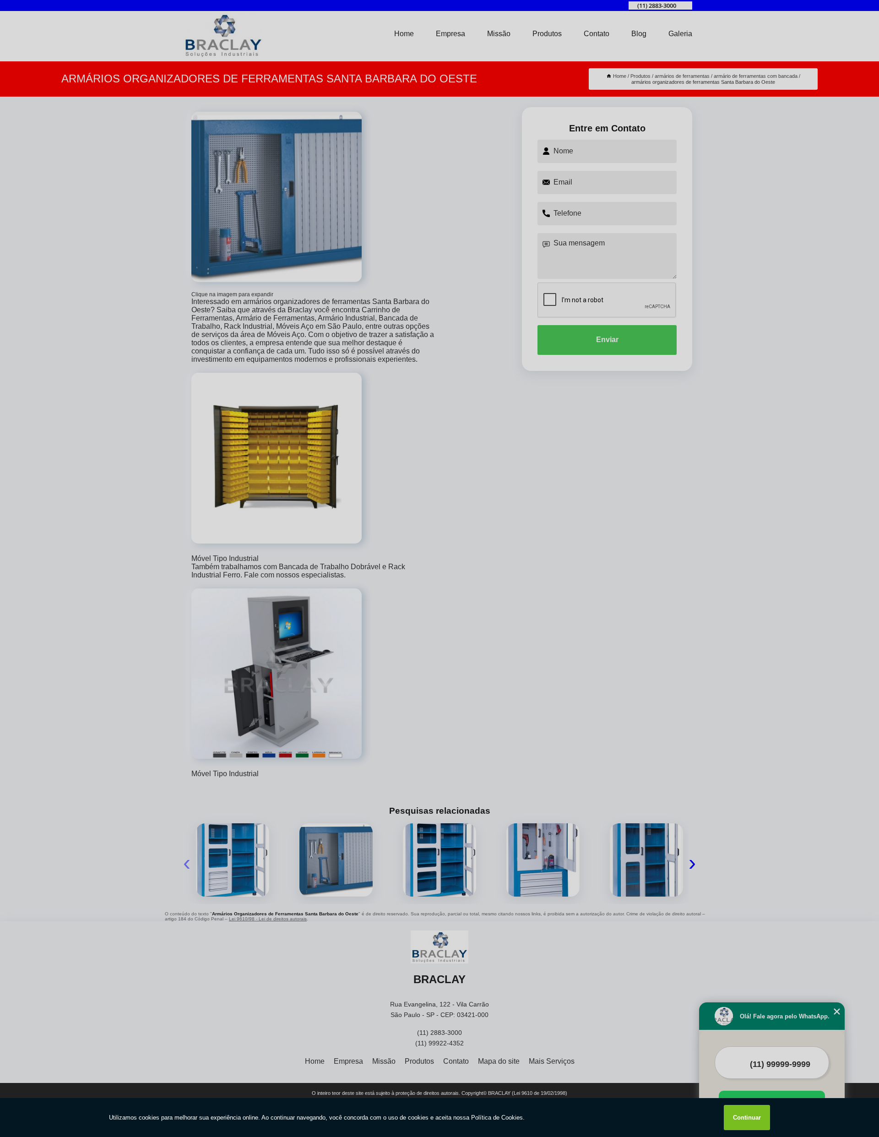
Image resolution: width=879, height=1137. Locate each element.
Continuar (747, 1117)
